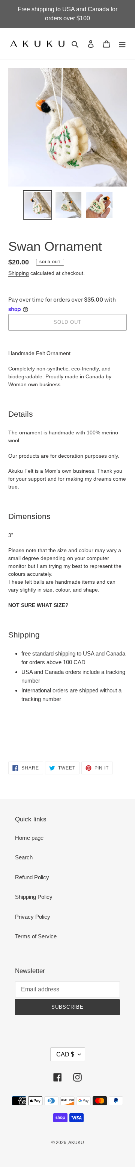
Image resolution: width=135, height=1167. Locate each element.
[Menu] (122, 44)
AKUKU (76, 1142)
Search (24, 857)
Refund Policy (32, 877)
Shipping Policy (33, 897)
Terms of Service (36, 936)
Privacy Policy (32, 917)
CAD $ (65, 1054)
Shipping (18, 273)
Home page (29, 838)
